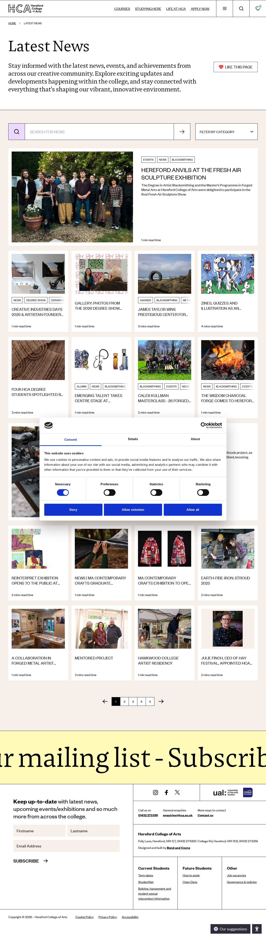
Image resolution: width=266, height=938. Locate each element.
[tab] (224, 8)
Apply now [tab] (200, 8)
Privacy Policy (108, 917)
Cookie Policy (84, 917)
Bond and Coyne (178, 848)
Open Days (190, 882)
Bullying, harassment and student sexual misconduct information (154, 893)
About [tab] (195, 439)
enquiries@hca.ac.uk (178, 815)
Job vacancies (236, 875)
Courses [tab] (122, 8)
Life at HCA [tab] (176, 8)
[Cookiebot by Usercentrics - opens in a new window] (204, 425)
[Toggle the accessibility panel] (257, 929)
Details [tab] (133, 439)
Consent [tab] (70, 439)
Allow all (192, 509)
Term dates (145, 875)
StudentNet (146, 882)
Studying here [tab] (148, 8)
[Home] (25, 8)
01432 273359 (148, 815)
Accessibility (130, 917)
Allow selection (133, 509)
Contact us (205, 815)
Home (12, 23)
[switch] (110, 492)
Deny (73, 509)
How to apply (191, 875)
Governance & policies (242, 882)
